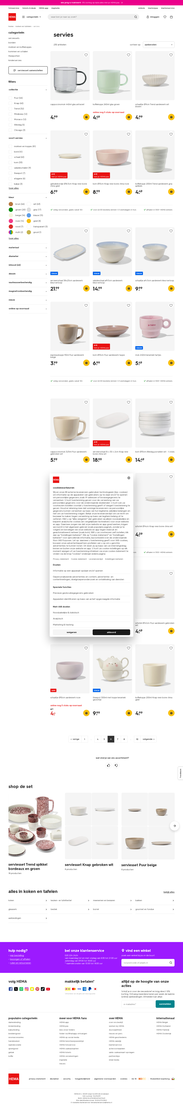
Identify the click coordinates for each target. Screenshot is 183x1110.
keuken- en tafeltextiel (61, 900)
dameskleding (14, 1022)
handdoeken (14, 1041)
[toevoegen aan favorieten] (86, 55)
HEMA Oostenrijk (163, 1033)
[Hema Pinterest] (37, 989)
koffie (10, 1056)
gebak (11, 1052)
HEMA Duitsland (163, 1026)
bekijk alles (169, 892)
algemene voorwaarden (105, 1079)
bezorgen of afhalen (20, 959)
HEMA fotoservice (67, 1045)
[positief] (108, 765)
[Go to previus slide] (8, 826)
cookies (123, 1079)
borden (12, 42)
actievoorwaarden (117, 1048)
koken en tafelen (23, 26)
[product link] (70, 75)
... (91, 739)
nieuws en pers (115, 1033)
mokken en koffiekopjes (19, 47)
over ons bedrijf (116, 1022)
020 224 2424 (71, 955)
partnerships (114, 1056)
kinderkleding (14, 1026)
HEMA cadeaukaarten (69, 1048)
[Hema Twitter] (16, 989)
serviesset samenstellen (30, 70)
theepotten (14, 56)
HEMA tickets (65, 1052)
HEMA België (162, 1022)
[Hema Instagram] (27, 989)
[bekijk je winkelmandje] (171, 17)
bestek (54, 909)
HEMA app (64, 1022)
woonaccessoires (16, 1037)
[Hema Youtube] (48, 989)
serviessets (13, 38)
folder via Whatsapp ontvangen (73, 1033)
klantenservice (115, 1045)
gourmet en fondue (144, 909)
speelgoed (13, 1048)
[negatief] (116, 765)
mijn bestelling (17, 955)
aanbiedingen (14, 918)
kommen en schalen (18, 51)
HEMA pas (63, 1026)
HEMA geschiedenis (117, 1037)
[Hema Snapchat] (32, 989)
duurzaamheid (115, 1030)
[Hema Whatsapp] (21, 989)
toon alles (14, 188)
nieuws (62, 1064)
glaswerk (12, 909)
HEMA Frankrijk (162, 1030)
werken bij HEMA (116, 1026)
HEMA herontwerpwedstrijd (71, 1041)
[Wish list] (165, 17)
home (11, 26)
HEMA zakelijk (115, 1041)
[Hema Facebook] (10, 989)
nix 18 (134, 1079)
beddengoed (14, 1033)
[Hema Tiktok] (43, 989)
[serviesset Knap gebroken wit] (91, 832)
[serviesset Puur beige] (148, 832)
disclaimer (54, 1079)
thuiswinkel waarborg (159, 1079)
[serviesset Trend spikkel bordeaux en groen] (35, 834)
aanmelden (165, 1004)
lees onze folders (67, 1030)
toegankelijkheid (82, 1079)
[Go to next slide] (174, 826)
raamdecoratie (14, 1045)
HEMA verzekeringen (68, 1056)
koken (11, 900)
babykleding (13, 1030)
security (67, 1079)
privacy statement (37, 1079)
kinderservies (15, 60)
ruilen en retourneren (20, 963)
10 (137, 739)
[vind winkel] (170, 962)
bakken (138, 900)
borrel (96, 909)
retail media (114, 1060)
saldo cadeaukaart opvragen (121, 1052)
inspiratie (63, 1060)
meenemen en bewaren (104, 900)
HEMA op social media (69, 1037)
